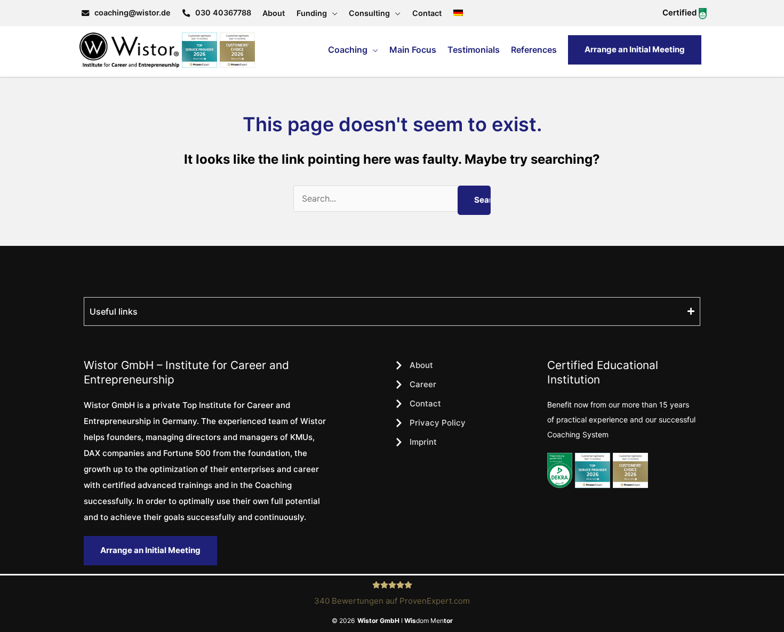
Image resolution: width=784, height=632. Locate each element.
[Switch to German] (458, 13)
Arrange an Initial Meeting (635, 49)
